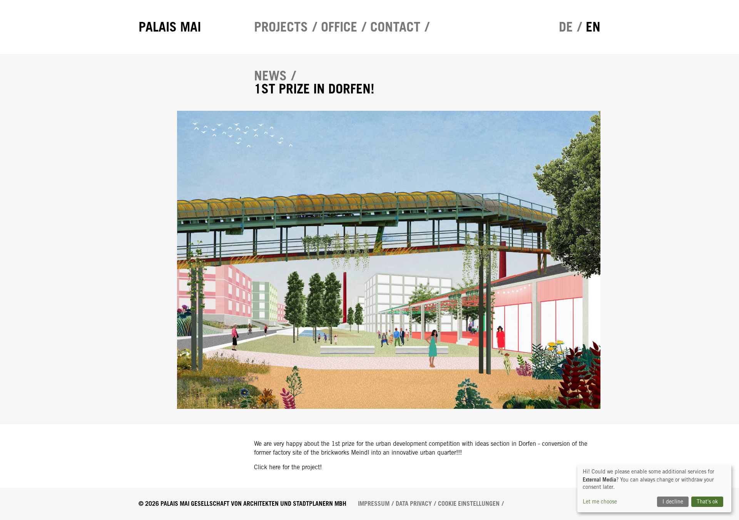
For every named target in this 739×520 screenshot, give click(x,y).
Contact (395, 26)
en (593, 26)
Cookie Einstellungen (469, 503)
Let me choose (600, 501)
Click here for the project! (288, 467)
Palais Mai (170, 26)
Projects (281, 26)
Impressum (374, 503)
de (566, 26)
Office (339, 26)
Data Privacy (414, 503)
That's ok (707, 501)
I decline (672, 501)
